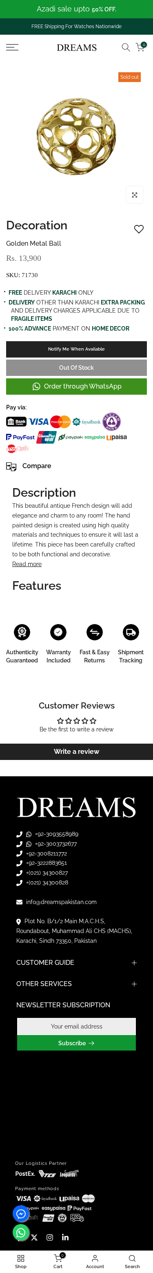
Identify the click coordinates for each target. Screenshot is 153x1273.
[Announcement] (76, 9)
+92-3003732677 (55, 843)
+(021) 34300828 (46, 882)
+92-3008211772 (45, 853)
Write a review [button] (76, 751)
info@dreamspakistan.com (60, 902)
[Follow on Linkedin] (65, 1237)
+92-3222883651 (45, 863)
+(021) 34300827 (46, 872)
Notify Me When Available (76, 349)
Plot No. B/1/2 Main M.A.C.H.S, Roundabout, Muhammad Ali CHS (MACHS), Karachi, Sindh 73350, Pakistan (74, 931)
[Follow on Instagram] (49, 1237)
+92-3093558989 (55, 834)
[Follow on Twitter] (34, 1237)
